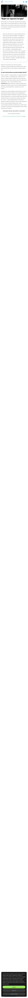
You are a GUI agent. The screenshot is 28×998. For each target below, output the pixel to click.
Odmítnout (14, 990)
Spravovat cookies (14, 993)
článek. (24, 116)
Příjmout (14, 987)
